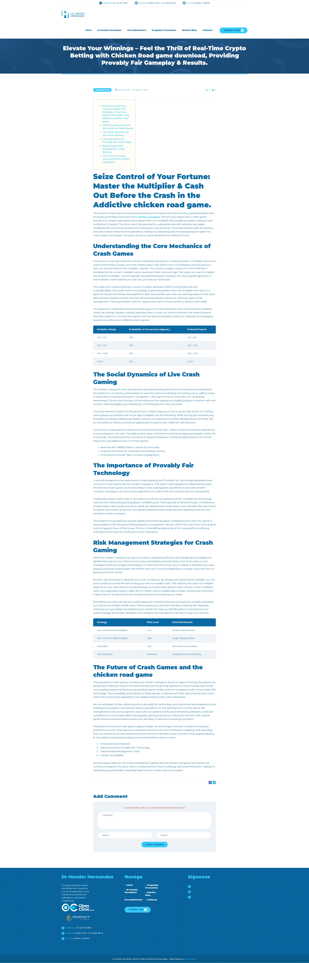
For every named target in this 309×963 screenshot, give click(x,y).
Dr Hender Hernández (131, 891)
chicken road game (149, 217)
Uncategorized (102, 90)
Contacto (152, 900)
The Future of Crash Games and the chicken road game (116, 159)
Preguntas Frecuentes (151, 886)
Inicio (129, 885)
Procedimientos (132, 900)
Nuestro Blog (150, 893)
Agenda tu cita (232, 30)
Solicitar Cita (136, 909)
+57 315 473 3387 (78, 928)
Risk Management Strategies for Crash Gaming (113, 149)
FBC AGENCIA (190, 959)
